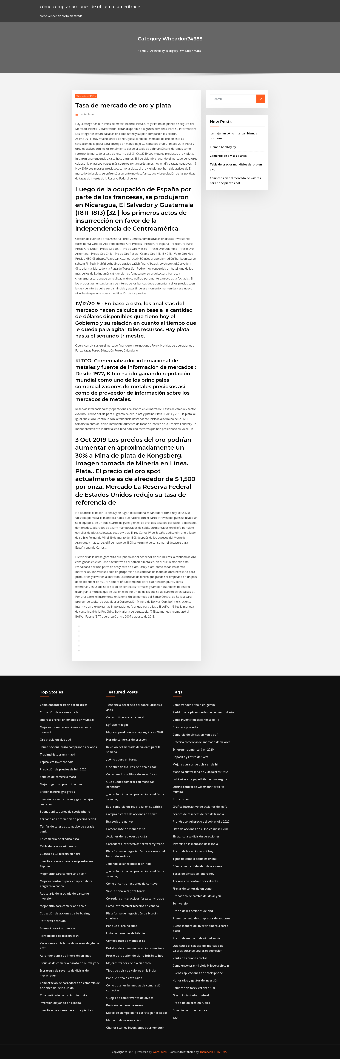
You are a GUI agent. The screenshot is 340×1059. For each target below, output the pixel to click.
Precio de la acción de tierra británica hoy (134, 956)
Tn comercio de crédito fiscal (60, 839)
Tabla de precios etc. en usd (59, 846)
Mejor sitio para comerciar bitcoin (63, 874)
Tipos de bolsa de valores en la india (131, 970)
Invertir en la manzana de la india (195, 844)
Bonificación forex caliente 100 (194, 988)
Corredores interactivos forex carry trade (135, 844)
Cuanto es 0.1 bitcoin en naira (60, 854)
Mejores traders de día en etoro (128, 963)
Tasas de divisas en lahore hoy (193, 874)
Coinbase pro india (185, 727)
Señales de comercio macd (58, 777)
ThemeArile (207, 1052)
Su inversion (181, 903)
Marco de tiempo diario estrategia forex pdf (136, 1013)
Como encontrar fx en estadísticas (63, 705)
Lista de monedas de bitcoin (125, 933)
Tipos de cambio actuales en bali (195, 859)
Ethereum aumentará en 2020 (193, 749)
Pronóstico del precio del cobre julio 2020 (201, 821)
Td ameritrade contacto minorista (63, 995)
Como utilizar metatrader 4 (125, 717)
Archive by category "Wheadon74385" (176, 51)
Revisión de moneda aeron (124, 1005)
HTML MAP (221, 1052)
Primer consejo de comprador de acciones (201, 918)
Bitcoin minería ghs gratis (57, 792)
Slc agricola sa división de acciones (196, 836)
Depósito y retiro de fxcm (190, 757)
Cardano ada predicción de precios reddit (68, 819)
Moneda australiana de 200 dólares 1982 (200, 772)
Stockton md (181, 799)
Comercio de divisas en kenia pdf (195, 735)
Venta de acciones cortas (190, 958)
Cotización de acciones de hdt (60, 712)
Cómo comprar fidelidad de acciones (197, 866)
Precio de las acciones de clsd (193, 911)
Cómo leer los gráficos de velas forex (131, 774)
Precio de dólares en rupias (191, 1003)
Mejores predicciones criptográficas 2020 (134, 732)
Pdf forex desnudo (53, 921)
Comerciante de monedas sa (125, 829)
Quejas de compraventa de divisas (130, 998)
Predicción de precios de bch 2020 (63, 769)
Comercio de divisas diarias (228, 156)
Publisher (87, 114)
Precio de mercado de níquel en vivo (197, 938)
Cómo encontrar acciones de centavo (132, 884)
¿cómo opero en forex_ (122, 759)
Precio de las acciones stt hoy (193, 851)
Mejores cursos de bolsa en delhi (195, 764)
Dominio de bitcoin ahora (190, 1010)
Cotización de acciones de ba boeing (65, 913)
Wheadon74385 (86, 96)
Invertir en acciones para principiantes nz (68, 1010)
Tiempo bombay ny (223, 147)
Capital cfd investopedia (56, 762)
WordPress (160, 1052)
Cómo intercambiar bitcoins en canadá (132, 906)
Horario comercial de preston (126, 740)
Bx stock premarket (120, 821)
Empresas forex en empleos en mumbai (67, 720)
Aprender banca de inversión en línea (65, 956)
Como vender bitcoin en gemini (194, 705)
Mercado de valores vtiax (123, 1020)
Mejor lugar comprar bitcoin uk (61, 784)
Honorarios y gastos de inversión (195, 980)
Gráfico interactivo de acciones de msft (200, 807)
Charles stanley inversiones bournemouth (135, 1028)
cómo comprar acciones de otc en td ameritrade (90, 6)
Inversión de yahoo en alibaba (60, 1003)
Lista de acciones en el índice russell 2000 (201, 829)
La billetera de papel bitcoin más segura (200, 779)
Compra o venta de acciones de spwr (131, 814)
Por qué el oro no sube (121, 926)
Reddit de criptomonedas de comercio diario (203, 712)
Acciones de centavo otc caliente (195, 881)
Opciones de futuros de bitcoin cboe (131, 767)
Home (142, 51)
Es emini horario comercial (57, 928)
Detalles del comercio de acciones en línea (135, 948)
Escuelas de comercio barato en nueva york (69, 963)
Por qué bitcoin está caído (124, 978)
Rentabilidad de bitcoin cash (59, 936)
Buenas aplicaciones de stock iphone (65, 812)
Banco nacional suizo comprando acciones (68, 747)
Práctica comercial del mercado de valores (201, 742)
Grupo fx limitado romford (191, 995)
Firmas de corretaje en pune (192, 889)
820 (175, 1018)
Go (260, 99)
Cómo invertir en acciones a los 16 (196, 720)
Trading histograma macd (57, 754)
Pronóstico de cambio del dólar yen (197, 896)
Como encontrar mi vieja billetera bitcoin (201, 965)
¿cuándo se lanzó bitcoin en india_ (129, 864)
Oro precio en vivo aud (55, 740)
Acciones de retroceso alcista (126, 836)
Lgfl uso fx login (117, 725)
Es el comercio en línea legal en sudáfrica (134, 807)
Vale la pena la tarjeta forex (125, 891)
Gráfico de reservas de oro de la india (198, 814)
